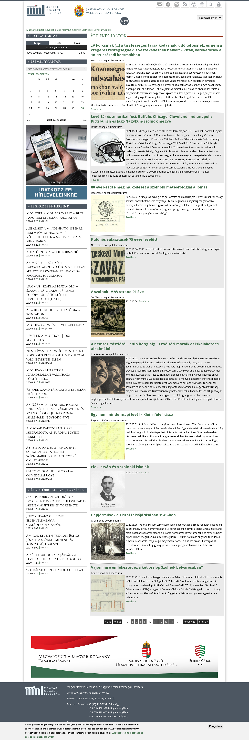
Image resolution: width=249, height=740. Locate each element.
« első (108, 621)
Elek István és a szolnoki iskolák (120, 466)
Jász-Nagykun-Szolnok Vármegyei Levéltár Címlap (84, 29)
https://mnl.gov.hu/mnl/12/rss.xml (185, 4)
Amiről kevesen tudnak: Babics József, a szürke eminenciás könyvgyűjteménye (52, 540)
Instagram (176, 4)
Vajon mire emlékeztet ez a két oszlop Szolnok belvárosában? (147, 567)
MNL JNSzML (46, 328)
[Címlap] (44, 10)
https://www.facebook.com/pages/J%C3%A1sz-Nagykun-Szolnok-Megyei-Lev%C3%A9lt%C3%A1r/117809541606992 (168, 4)
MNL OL (44, 221)
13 (166, 621)
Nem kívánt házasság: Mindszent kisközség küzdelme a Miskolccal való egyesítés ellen (55, 355)
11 (155, 621)
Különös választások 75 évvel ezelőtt (124, 239)
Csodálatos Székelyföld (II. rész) (54, 570)
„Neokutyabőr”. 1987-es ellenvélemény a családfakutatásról (45, 521)
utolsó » (203, 621)
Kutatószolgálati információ (52, 252)
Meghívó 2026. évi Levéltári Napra (55, 325)
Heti (58, 43)
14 (171, 621)
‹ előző (117, 621)
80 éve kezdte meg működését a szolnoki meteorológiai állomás (149, 187)
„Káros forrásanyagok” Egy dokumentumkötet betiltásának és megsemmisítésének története (56, 501)
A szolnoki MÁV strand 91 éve (117, 291)
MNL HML (45, 421)
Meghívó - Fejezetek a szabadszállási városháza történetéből (48, 375)
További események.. (37, 73)
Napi (37, 43)
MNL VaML (45, 344)
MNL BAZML (46, 363)
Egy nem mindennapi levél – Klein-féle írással (132, 414)
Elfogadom (215, 726)
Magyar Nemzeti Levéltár (40, 29)
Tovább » (96, 109)
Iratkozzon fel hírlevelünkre (159, 4)
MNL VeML (45, 255)
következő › (190, 621)
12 (160, 621)
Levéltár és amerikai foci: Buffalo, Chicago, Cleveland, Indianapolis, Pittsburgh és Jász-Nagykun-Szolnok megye (152, 119)
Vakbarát (193, 4)
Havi (77, 43)
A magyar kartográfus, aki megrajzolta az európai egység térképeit (52, 433)
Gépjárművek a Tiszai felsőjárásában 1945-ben (133, 515)
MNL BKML (45, 382)
